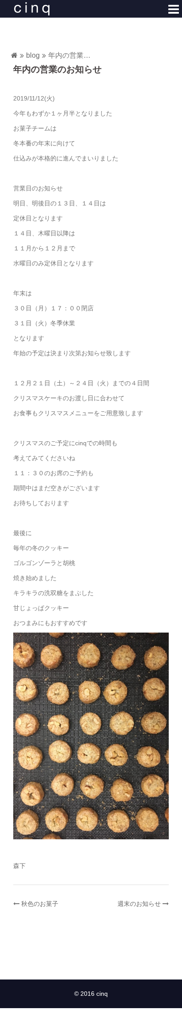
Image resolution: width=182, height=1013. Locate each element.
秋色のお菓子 (39, 903)
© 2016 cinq (91, 993)
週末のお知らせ (139, 903)
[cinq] (31, 8)
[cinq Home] (14, 56)
